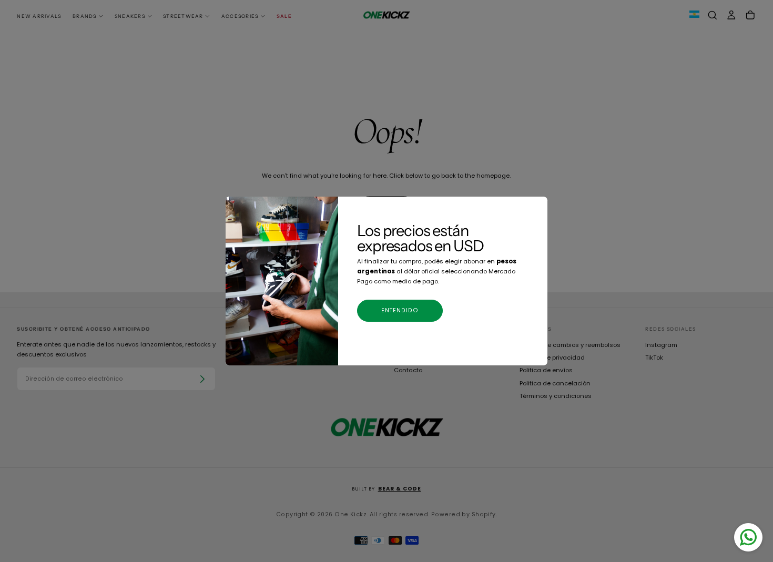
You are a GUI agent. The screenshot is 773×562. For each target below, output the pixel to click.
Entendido (400, 310)
